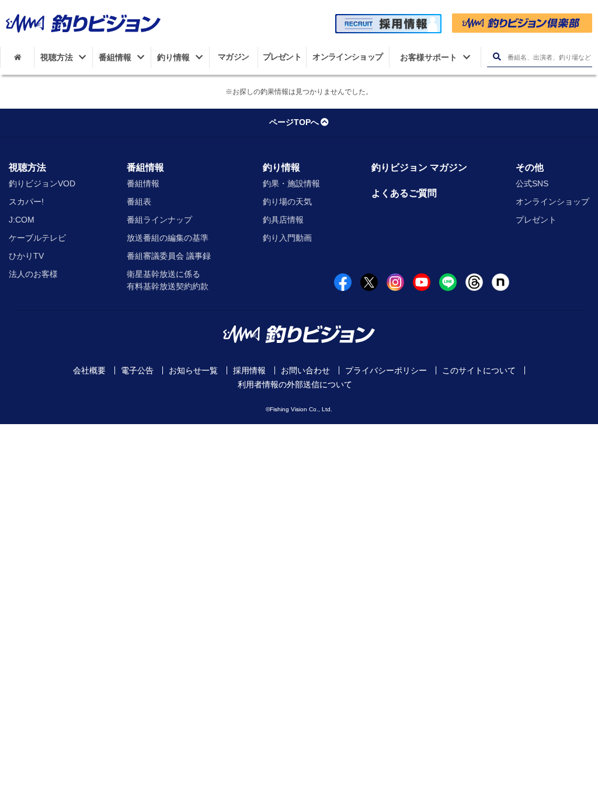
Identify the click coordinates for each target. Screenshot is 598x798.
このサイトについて (479, 370)
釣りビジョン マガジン (419, 167)
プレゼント (536, 219)
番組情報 (145, 167)
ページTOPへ (294, 122)
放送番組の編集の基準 (167, 237)
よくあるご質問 (404, 193)
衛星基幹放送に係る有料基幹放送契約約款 (167, 280)
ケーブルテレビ (37, 237)
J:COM (21, 219)
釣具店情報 (283, 219)
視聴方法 (27, 167)
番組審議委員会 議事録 (169, 256)
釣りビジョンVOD (42, 183)
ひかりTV (26, 256)
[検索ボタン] (496, 57)
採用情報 (249, 370)
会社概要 (89, 370)
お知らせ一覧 (193, 370)
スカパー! (26, 201)
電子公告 (137, 370)
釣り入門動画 (287, 237)
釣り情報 (281, 167)
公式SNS (532, 183)
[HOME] (17, 57)
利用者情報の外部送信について (295, 384)
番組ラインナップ (159, 219)
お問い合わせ (305, 370)
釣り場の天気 (287, 201)
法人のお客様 (33, 274)
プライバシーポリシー (386, 370)
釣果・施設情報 (291, 183)
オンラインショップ (552, 201)
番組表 (139, 201)
